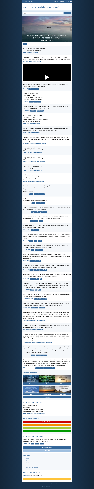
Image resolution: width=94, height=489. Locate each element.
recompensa (41, 307)
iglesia (32, 221)
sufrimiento (42, 342)
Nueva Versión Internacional (33, 44)
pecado (31, 123)
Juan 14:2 (25, 89)
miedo (35, 132)
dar (35, 260)
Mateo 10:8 (26, 260)
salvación (36, 194)
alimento (34, 320)
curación (31, 260)
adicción (44, 355)
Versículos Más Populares (32, 467)
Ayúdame (25, 475)
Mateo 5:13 (26, 269)
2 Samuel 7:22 (26, 230)
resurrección (48, 342)
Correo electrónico (47, 425)
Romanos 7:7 (26, 289)
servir (34, 61)
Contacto (47, 484)
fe (40, 278)
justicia (32, 443)
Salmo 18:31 (26, 152)
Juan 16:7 (25, 329)
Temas (55, 1)
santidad (35, 181)
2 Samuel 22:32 (27, 161)
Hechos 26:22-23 (27, 342)
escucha (40, 221)
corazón (43, 320)
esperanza (43, 413)
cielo (40, 170)
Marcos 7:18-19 (27, 320)
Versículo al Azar (60, 1)
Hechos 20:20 (26, 110)
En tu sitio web (47, 431)
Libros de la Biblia (30, 465)
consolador (31, 329)
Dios (31, 52)
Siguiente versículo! (47, 447)
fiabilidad (32, 152)
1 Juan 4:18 (26, 132)
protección (42, 161)
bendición (45, 298)
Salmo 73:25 (26, 170)
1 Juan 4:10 (26, 241)
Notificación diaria (47, 422)
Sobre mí (37, 484)
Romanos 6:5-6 (27, 355)
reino (31, 61)
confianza (32, 170)
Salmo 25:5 (26, 413)
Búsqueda (32, 4)
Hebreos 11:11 (26, 307)
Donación (47, 479)
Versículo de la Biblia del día (33, 402)
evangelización (40, 110)
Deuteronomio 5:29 (28, 298)
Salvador (31, 101)
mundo (38, 61)
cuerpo (39, 143)
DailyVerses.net (26, 4)
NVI (24, 44)
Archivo (28, 463)
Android (47, 428)
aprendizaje (33, 110)
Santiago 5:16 (26, 443)
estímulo (38, 203)
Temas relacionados (30, 373)
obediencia (37, 269)
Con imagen (47, 450)
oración (41, 443)
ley (35, 289)
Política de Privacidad (53, 484)
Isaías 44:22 (26, 194)
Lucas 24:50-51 (26, 250)
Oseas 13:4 (25, 101)
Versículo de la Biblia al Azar (33, 436)
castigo (39, 132)
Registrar (67, 1)
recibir (43, 203)
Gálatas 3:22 (26, 278)
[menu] (70, 2)
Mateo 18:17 (26, 221)
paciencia (45, 212)
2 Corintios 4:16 (27, 203)
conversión (42, 194)
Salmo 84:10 (26, 123)
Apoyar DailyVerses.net (31, 473)
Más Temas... (47, 397)
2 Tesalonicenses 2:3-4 (28, 368)
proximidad (37, 123)
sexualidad (34, 143)
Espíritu (36, 329)
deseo (39, 289)
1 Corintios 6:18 (27, 143)
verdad (31, 413)
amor (31, 132)
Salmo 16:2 (26, 52)
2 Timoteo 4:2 (26, 212)
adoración (35, 52)
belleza (33, 203)
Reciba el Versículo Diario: (32, 418)
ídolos (36, 101)
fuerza (40, 152)
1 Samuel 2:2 (26, 181)
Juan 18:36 (25, 61)
